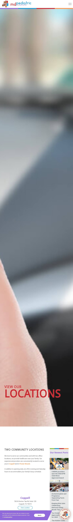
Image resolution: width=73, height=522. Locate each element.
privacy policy (8, 517)
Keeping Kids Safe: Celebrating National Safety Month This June (58, 506)
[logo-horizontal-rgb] (16, 4)
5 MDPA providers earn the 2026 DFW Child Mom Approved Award (58, 475)
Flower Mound (24, 464)
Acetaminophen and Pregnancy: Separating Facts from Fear (59, 497)
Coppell (12, 464)
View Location (25, 508)
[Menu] (69, 4)
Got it (39, 515)
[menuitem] (69, 4)
